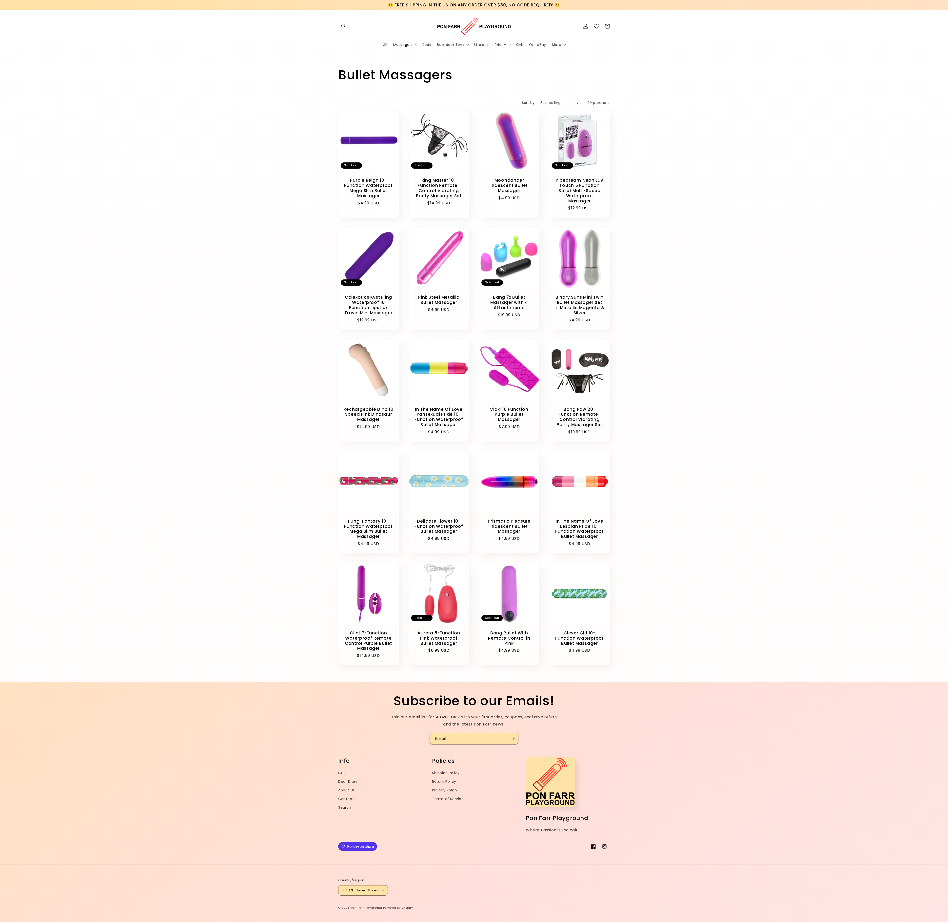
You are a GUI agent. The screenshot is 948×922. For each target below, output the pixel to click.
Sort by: (528, 102)
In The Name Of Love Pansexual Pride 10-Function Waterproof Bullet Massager (439, 417)
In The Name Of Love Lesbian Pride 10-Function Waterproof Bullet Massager (579, 529)
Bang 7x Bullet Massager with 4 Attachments (509, 302)
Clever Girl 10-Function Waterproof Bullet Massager (579, 638)
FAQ (342, 772)
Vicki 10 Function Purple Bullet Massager (509, 414)
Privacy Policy (444, 790)
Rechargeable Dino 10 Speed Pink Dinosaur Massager (368, 414)
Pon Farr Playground (366, 908)
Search (344, 807)
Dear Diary (347, 781)
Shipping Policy (446, 772)
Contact (346, 798)
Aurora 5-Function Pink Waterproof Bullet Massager (438, 638)
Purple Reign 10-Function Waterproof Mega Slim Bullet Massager (368, 188)
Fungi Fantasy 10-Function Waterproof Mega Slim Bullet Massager (368, 529)
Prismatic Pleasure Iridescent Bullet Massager (509, 526)
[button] (343, 26)
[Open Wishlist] (596, 26)
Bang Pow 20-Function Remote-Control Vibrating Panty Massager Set (579, 417)
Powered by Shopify (398, 908)
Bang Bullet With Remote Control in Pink (509, 638)
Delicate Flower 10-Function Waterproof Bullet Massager (439, 526)
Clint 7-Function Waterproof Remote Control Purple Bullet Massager (368, 640)
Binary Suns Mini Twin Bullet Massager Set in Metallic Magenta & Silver (579, 305)
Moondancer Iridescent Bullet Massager (509, 185)
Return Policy (444, 781)
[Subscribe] (512, 739)
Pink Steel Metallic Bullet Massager (438, 300)
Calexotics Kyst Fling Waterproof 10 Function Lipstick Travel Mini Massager (368, 305)
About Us (346, 790)
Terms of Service (448, 798)
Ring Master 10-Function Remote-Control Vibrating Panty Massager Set (439, 188)
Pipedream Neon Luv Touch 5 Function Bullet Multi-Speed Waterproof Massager (579, 190)
